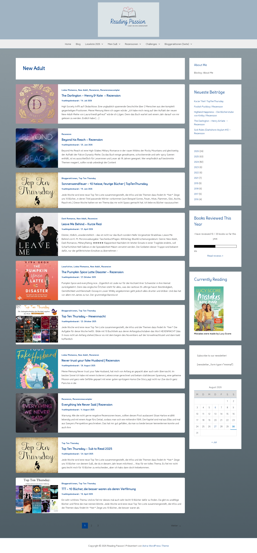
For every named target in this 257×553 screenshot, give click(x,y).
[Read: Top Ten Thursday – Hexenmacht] (37, 324)
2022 (196, 172)
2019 (196, 183)
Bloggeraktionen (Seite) (177, 44)
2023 (196, 167)
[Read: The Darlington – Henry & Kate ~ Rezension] (37, 103)
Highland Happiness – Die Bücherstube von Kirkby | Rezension (214, 113)
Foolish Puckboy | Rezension (208, 106)
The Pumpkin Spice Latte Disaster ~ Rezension (93, 272)
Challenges (151, 44)
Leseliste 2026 (92, 44)
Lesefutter (67, 266)
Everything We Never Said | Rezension (87, 404)
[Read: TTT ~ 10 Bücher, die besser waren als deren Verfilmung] (37, 495)
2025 (196, 156)
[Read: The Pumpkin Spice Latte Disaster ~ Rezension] (37, 280)
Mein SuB (112, 44)
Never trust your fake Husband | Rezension (91, 360)
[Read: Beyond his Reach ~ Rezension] (37, 147)
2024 (196, 161)
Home (68, 44)
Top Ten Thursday (87, 178)
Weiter (176, 525)
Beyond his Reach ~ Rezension (82, 139)
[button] (101, 43)
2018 (196, 188)
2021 (196, 177)
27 (215, 426)
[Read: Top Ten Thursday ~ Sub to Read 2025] (37, 454)
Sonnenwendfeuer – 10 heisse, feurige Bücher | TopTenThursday (105, 184)
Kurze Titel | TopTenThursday (209, 101)
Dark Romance (68, 218)
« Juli (214, 442)
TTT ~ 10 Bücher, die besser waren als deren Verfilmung (99, 489)
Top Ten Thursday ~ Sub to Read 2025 (87, 448)
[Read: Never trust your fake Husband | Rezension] (37, 368)
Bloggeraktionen (69, 178)
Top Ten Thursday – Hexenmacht (84, 316)
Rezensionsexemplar (110, 89)
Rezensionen (131, 44)
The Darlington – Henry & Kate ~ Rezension (91, 95)
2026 (196, 151)
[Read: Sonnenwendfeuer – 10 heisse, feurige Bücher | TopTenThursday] (37, 190)
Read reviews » (215, 255)
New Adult (83, 89)
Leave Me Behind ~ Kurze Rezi (82, 224)
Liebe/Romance (69, 89)
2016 (196, 199)
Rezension (94, 89)
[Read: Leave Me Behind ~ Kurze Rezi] (37, 234)
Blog (78, 44)
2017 (196, 194)
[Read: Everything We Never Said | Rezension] (37, 412)
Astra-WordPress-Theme (155, 545)
